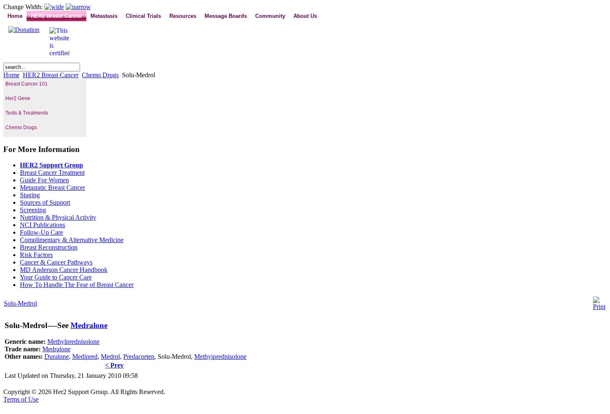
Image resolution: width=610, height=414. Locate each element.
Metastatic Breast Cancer (52, 187)
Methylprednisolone (73, 341)
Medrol (110, 356)
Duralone (56, 356)
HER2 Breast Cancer (56, 16)
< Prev (114, 365)
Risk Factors (36, 254)
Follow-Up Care (41, 232)
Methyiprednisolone (220, 356)
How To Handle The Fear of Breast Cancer (77, 284)
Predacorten (138, 356)
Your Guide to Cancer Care (56, 277)
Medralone (89, 325)
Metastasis (103, 16)
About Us (305, 16)
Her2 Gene (17, 98)
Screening (33, 209)
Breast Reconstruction (49, 247)
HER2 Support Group (51, 165)
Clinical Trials (143, 16)
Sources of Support (45, 202)
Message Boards (226, 16)
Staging (30, 194)
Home (14, 16)
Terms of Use (21, 399)
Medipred (85, 356)
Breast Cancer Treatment (52, 172)
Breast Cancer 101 (26, 84)
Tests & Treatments (26, 113)
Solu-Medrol (20, 303)
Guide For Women (44, 180)
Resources (182, 16)
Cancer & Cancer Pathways (56, 262)
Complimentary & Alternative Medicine (72, 239)
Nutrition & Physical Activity (58, 217)
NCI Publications (42, 224)
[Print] (599, 306)
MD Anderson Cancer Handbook (63, 269)
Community (270, 16)
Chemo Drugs (100, 74)
